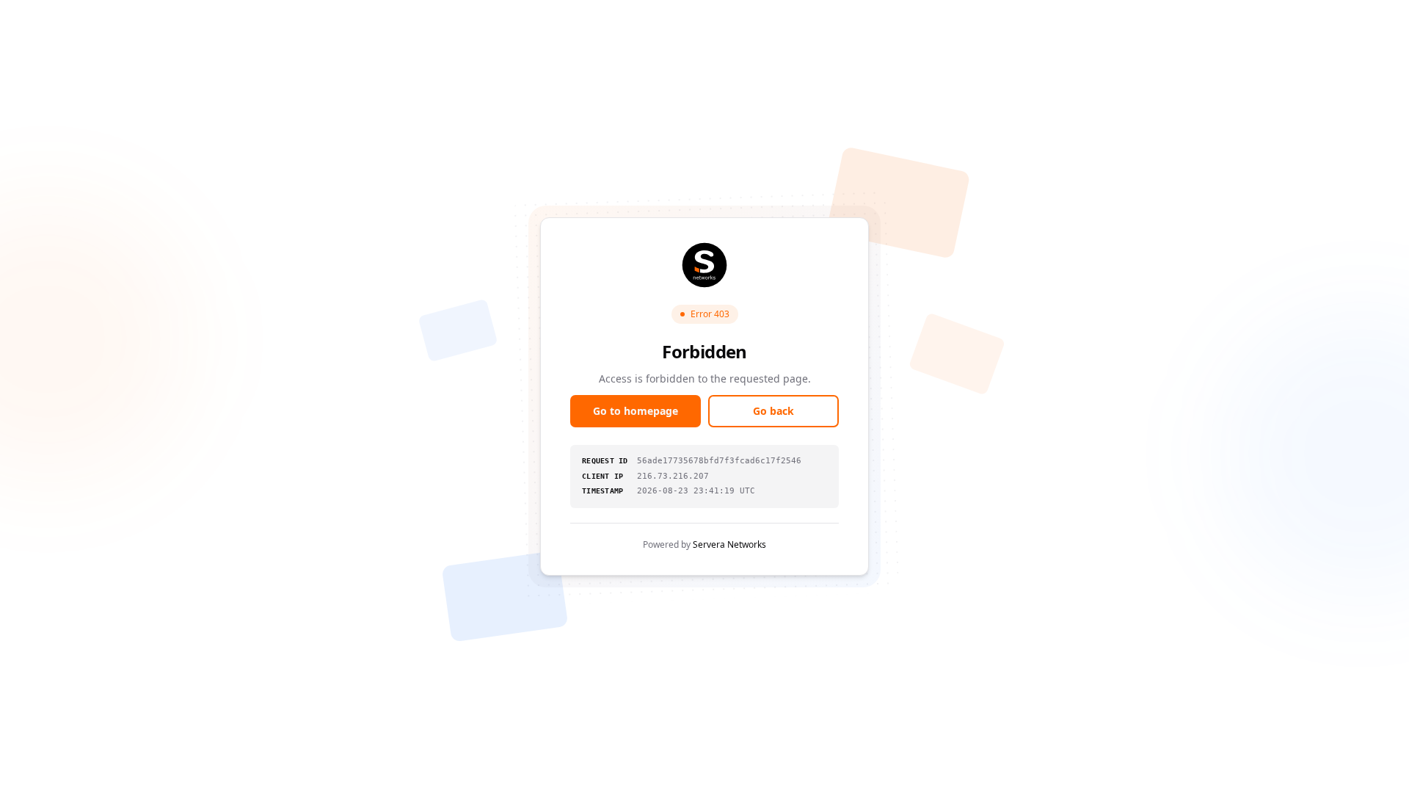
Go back (773, 411)
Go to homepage (635, 411)
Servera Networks (729, 544)
